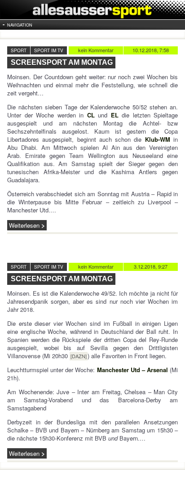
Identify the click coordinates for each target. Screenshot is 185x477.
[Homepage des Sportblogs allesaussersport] (92, 9)
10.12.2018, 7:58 (150, 50)
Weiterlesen (24, 225)
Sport (18, 50)
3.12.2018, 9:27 (150, 266)
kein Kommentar (96, 50)
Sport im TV (48, 50)
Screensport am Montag (62, 62)
